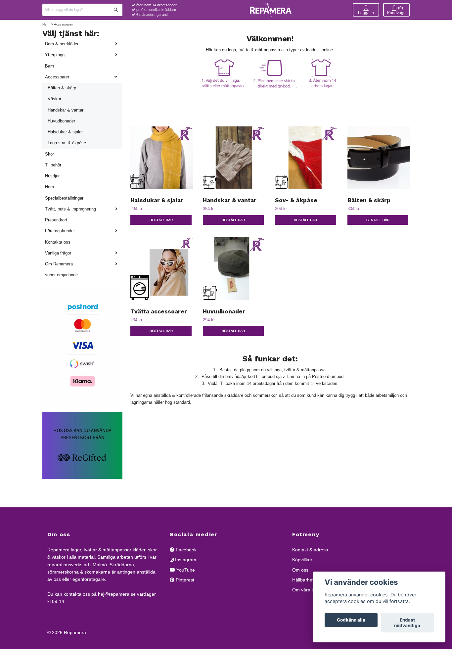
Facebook (185, 549)
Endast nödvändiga (407, 623)
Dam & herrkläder (61, 43)
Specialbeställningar (64, 198)
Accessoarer (57, 76)
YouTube (185, 570)
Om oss (300, 570)
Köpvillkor (302, 559)
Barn (49, 66)
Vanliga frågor (58, 253)
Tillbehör (53, 164)
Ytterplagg (55, 54)
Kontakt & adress (310, 549)
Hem (45, 24)
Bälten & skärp (62, 87)
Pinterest (184, 579)
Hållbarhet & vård (310, 579)
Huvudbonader (61, 120)
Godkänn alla (351, 620)
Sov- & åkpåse (296, 200)
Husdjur (52, 175)
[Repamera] (271, 10)
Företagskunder (60, 230)
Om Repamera (59, 263)
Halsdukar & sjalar (65, 131)
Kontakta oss (57, 242)
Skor (49, 154)
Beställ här (161, 220)
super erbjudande (61, 274)
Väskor (54, 98)
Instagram (185, 559)
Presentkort (56, 219)
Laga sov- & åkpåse (67, 142)
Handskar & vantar (65, 110)
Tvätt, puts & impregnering (70, 209)
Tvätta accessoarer (158, 311)
